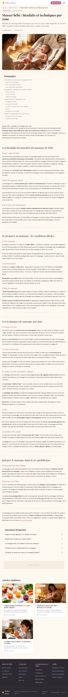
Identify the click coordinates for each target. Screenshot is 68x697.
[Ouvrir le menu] (64, 3)
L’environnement (10, 94)
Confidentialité (55, 692)
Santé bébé (38, 682)
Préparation (38, 670)
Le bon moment (10, 92)
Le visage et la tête (10, 101)
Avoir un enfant (6, 668)
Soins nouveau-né (40, 676)
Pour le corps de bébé (11, 82)
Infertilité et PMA (7, 674)
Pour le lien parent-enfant (12, 84)
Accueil (4, 8)
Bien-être (21, 680)
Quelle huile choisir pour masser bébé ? (18, 539)
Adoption (5, 677)
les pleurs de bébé (26, 520)
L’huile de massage (10, 97)
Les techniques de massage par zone (15, 99)
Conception (5, 671)
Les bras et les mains (11, 104)
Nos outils (57, 3)
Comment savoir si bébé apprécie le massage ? (20, 548)
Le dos (7, 109)
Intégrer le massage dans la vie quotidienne (16, 113)
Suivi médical (22, 671)
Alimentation (22, 674)
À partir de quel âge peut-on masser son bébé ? (21, 534)
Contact (63, 692)
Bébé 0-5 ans (13, 8)
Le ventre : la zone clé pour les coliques (16, 106)
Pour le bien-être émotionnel (13, 87)
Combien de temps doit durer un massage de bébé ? (22, 552)
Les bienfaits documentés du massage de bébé (18, 80)
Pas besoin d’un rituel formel (13, 116)
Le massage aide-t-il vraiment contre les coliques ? (22, 543)
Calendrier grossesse (58, 671)
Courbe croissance (57, 677)
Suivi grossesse (23, 668)
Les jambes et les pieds (12, 111)
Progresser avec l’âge (11, 118)
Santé (20, 677)
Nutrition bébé (39, 679)
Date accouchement (58, 674)
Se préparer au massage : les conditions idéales (18, 89)
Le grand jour (39, 673)
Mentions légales (44, 692)
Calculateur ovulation (58, 668)
